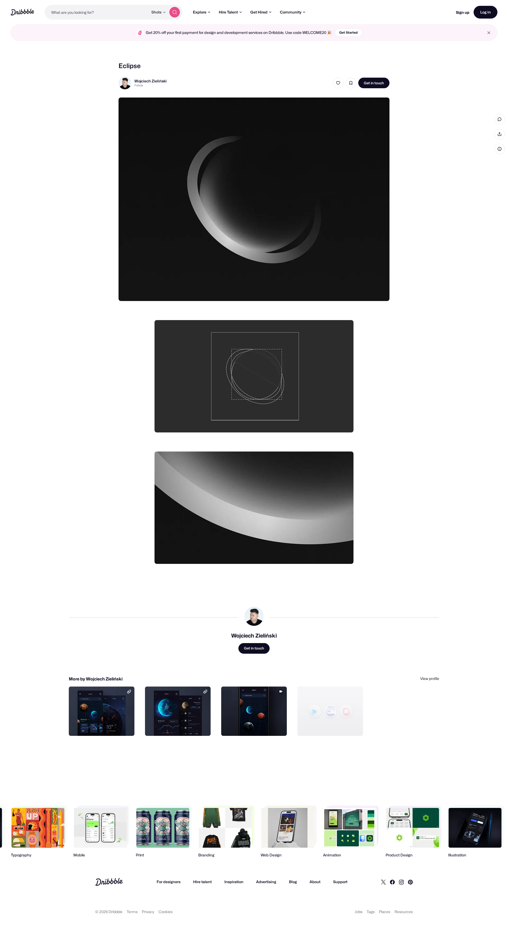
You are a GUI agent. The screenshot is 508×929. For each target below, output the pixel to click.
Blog (293, 881)
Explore (199, 12)
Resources (403, 911)
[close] (489, 33)
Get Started (348, 32)
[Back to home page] (22, 12)
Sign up (462, 12)
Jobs (358, 911)
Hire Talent (228, 12)
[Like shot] (338, 83)
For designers (168, 881)
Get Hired (258, 12)
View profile (429, 678)
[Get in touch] (103, 726)
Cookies (165, 911)
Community (290, 12)
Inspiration (233, 881)
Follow (138, 85)
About (315, 881)
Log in (485, 12)
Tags (371, 911)
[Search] (174, 12)
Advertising (266, 881)
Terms (132, 911)
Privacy (148, 911)
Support (340, 881)
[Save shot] (351, 83)
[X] (383, 881)
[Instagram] (401, 881)
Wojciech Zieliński (150, 81)
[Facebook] (392, 881)
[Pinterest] (410, 881)
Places (384, 911)
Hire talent (202, 881)
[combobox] (96, 12)
